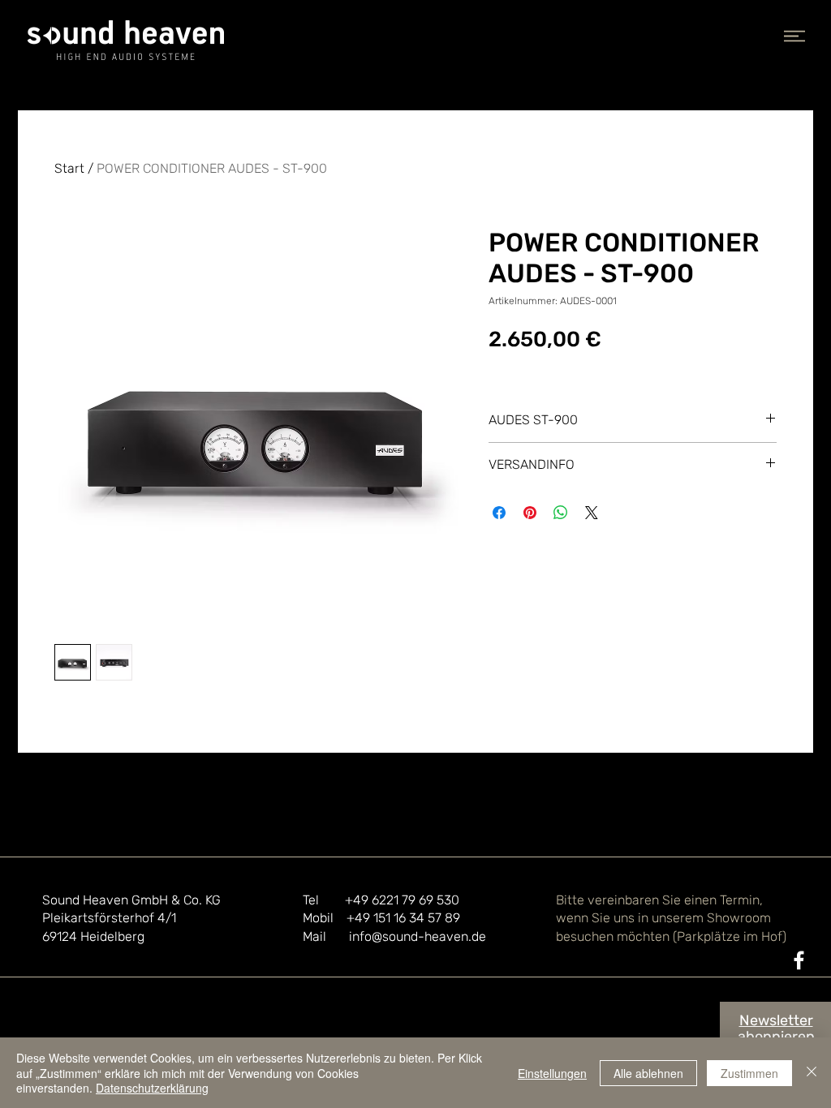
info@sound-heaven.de (417, 936)
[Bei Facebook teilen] (499, 512)
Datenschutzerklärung (152, 1088)
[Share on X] (591, 512)
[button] (794, 36)
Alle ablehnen (648, 1073)
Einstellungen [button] (552, 1073)
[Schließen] (811, 1072)
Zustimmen (749, 1073)
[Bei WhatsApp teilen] (561, 512)
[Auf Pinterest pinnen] (530, 512)
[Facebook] (799, 960)
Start (69, 168)
